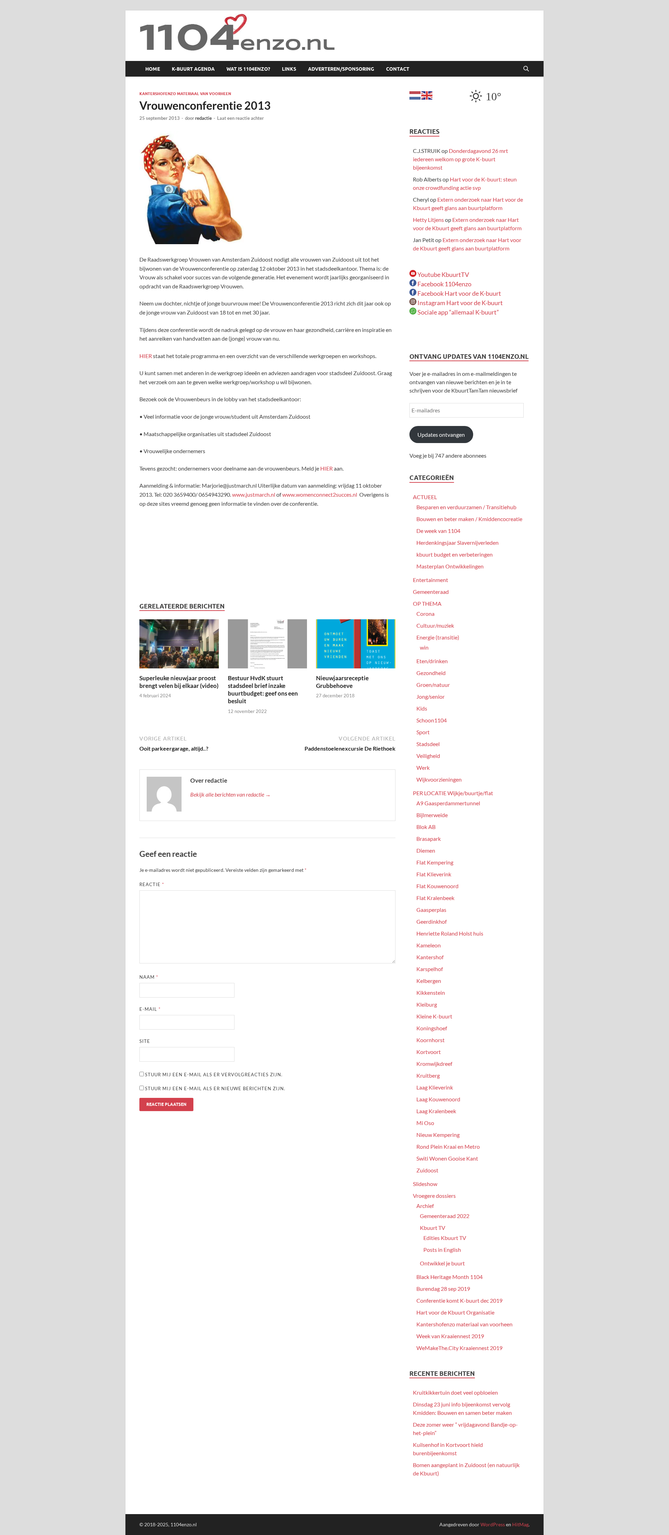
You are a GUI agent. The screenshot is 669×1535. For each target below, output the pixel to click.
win (424, 647)
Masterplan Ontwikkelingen (450, 566)
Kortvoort (428, 1051)
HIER (146, 355)
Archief (425, 1205)
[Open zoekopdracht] (526, 69)
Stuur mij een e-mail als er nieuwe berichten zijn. (215, 1088)
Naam (148, 977)
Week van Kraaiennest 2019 (450, 1336)
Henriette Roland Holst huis (449, 933)
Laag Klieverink (434, 1087)
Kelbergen (428, 980)
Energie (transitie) (437, 637)
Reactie (151, 884)
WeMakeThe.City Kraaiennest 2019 (459, 1347)
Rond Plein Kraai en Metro (448, 1146)
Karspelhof (429, 969)
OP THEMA (427, 603)
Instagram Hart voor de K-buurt (459, 303)
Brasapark (428, 838)
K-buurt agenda (193, 69)
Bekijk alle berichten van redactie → (230, 794)
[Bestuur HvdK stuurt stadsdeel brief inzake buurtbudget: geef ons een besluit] (267, 646)
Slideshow (425, 1183)
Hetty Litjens (428, 219)
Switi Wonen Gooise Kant (447, 1158)
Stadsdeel (428, 744)
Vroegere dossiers (434, 1195)
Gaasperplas (431, 909)
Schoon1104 (431, 720)
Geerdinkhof (431, 921)
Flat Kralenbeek (435, 897)
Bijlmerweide (432, 815)
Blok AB (426, 826)
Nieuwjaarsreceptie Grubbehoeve (342, 681)
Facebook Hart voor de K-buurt (458, 293)
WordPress (492, 1524)
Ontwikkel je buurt (442, 1263)
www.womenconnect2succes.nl (319, 494)
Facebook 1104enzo (443, 284)
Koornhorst (430, 1040)
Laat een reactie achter (240, 118)
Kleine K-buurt (434, 1016)
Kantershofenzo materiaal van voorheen (185, 93)
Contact (397, 69)
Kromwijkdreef (434, 1063)
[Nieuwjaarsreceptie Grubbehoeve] (355, 646)
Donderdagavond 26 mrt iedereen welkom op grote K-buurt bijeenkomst (460, 159)
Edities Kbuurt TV (444, 1237)
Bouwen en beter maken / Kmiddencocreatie (469, 518)
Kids (421, 708)
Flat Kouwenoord (437, 886)
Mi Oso (425, 1122)
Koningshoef (431, 1028)
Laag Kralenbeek (436, 1111)
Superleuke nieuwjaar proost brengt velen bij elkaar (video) (178, 681)
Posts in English (442, 1249)
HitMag (520, 1524)
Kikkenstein (430, 992)
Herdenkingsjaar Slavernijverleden (457, 542)
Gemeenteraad (431, 591)
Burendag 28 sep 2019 (443, 1288)
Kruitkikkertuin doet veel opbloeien (455, 1392)
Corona (425, 613)
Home (152, 69)
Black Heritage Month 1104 (449, 1276)
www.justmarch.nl (253, 494)
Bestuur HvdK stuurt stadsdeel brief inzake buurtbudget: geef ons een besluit (263, 689)
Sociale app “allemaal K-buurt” (457, 312)
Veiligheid (428, 755)
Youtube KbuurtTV (442, 274)
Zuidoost (427, 1170)
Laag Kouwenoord (438, 1099)
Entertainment (430, 579)
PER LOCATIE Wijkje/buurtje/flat (453, 793)
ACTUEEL (425, 497)
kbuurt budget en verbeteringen (454, 554)
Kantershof (430, 957)
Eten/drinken (432, 661)
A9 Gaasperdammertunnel (448, 803)
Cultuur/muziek (435, 625)
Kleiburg (426, 1004)
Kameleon (428, 945)
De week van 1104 (438, 530)
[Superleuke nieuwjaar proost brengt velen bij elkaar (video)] (179, 646)
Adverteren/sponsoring (341, 69)
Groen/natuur (433, 684)
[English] (427, 94)
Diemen (425, 850)
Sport (423, 732)
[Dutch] (415, 94)
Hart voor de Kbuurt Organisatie (455, 1312)
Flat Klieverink (433, 874)
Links (289, 69)
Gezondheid (431, 672)
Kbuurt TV (432, 1227)
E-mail (150, 1009)
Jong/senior (430, 696)
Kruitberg (428, 1075)
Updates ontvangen (441, 434)
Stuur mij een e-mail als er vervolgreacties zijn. (214, 1074)
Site (144, 1041)
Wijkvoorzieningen (439, 779)
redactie (203, 118)
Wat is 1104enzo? (248, 69)
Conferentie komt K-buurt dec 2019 (459, 1300)
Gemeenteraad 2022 (444, 1215)
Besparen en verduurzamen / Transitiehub (466, 507)
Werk (423, 767)
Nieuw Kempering (438, 1134)
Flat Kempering (434, 862)
